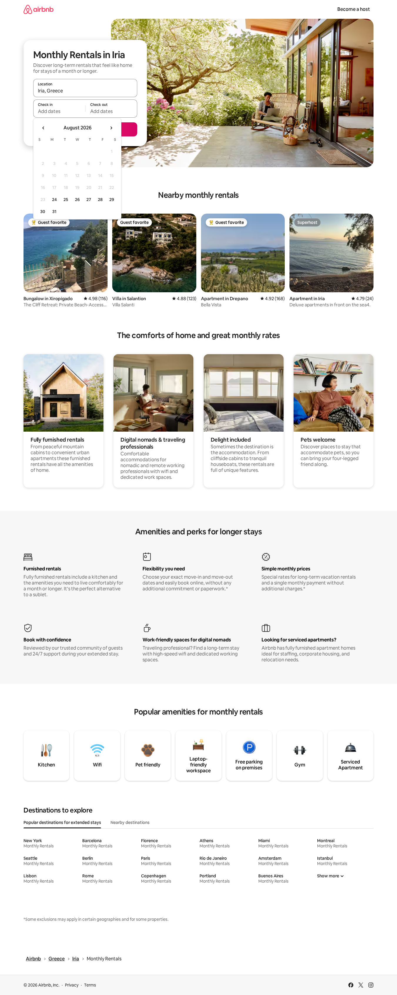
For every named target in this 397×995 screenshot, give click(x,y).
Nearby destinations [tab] (130, 822)
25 (65, 199)
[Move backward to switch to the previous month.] (43, 128)
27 (88, 199)
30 (42, 211)
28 (100, 199)
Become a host (353, 9)
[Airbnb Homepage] (38, 9)
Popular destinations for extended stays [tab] (62, 822)
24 (54, 199)
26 (77, 199)
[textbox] (59, 111)
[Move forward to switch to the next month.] (111, 128)
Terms (90, 985)
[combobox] (85, 90)
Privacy (71, 985)
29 (111, 199)
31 (54, 211)
